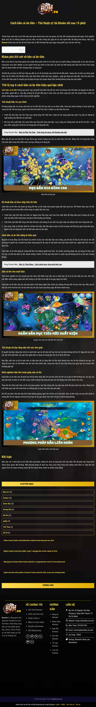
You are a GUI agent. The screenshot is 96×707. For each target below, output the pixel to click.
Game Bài (6, 504)
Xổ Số (5, 533)
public (5, 521)
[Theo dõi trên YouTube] (28, 642)
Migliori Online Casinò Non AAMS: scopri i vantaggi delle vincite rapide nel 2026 (30, 551)
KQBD (63, 704)
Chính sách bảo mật (35, 614)
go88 (58, 704)
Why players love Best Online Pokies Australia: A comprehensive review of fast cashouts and (34, 562)
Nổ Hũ (5, 515)
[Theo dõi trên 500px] (32, 642)
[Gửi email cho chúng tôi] (36, 636)
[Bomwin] (48, 9)
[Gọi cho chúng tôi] (40, 636)
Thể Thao (6, 527)
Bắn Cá (5, 492)
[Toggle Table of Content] (20, 50)
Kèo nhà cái (70, 704)
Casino (5, 498)
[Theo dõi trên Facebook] (28, 636)
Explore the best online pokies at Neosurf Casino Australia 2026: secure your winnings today (34, 572)
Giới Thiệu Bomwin (35, 610)
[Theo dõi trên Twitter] (32, 636)
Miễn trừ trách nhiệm (36, 622)
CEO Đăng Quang (34, 630)
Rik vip (78, 704)
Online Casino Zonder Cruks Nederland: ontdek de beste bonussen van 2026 (29, 540)
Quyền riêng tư (33, 618)
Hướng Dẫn (7, 509)
